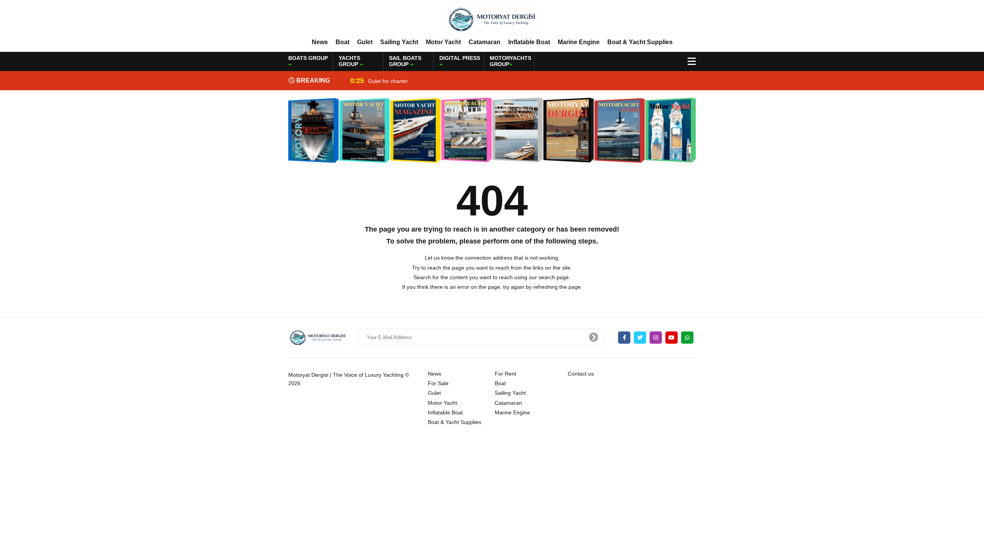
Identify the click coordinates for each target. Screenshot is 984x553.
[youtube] (671, 337)
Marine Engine (579, 42)
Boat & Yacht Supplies (640, 42)
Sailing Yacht (399, 42)
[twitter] (640, 337)
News (320, 42)
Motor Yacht (443, 42)
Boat (342, 42)
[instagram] (656, 337)
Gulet (364, 42)
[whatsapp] (687, 337)
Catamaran (484, 42)
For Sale (438, 383)
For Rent (505, 374)
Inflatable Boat (529, 42)
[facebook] (624, 337)
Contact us (581, 374)
